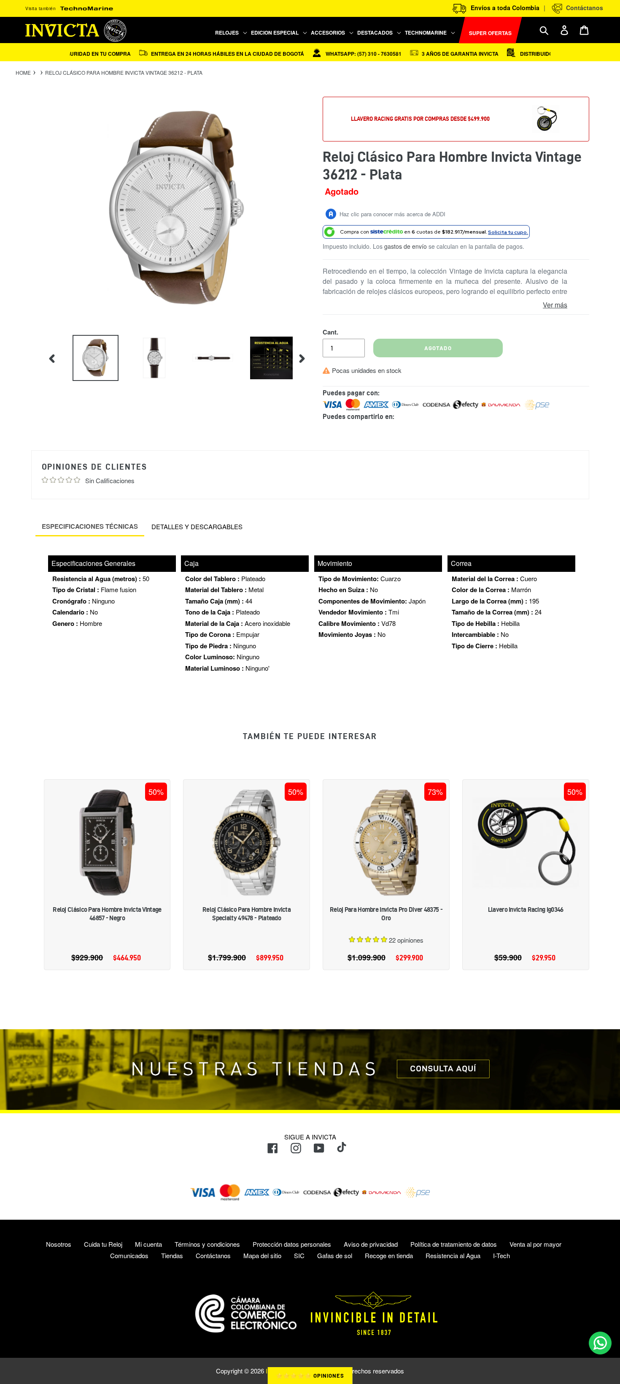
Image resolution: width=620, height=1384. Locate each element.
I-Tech (501, 1255)
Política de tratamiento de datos (453, 1244)
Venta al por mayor (535, 1244)
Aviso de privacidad (371, 1244)
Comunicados (129, 1255)
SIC (299, 1255)
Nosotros (58, 1244)
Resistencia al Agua (453, 1255)
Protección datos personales (292, 1244)
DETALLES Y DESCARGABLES (197, 526)
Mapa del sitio (262, 1255)
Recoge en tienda (389, 1255)
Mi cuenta (148, 1244)
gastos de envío (405, 246)
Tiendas (172, 1255)
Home (23, 73)
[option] (89, 358)
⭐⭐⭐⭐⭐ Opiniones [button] (310, 1375)
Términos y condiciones (207, 1244)
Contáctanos (583, 7)
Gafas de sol (334, 1255)
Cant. (330, 332)
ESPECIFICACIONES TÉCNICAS (90, 526)
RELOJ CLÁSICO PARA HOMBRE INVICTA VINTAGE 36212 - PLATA (123, 73)
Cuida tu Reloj (103, 1244)
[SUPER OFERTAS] (457, 30)
